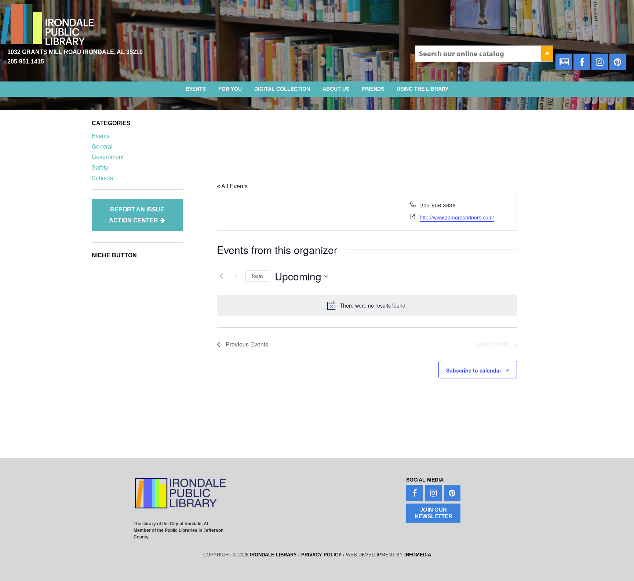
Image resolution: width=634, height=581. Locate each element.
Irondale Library (273, 555)
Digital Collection (282, 89)
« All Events (232, 186)
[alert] (367, 305)
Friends (373, 89)
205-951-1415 (25, 61)
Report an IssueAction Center (136, 215)
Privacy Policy (321, 555)
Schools (102, 178)
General (102, 147)
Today (257, 276)
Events (196, 89)
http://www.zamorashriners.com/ (457, 217)
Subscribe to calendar (473, 370)
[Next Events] (235, 276)
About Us (336, 89)
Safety (100, 167)
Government (108, 157)
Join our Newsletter (433, 512)
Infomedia (417, 555)
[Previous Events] (221, 276)
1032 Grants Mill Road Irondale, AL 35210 (75, 52)
